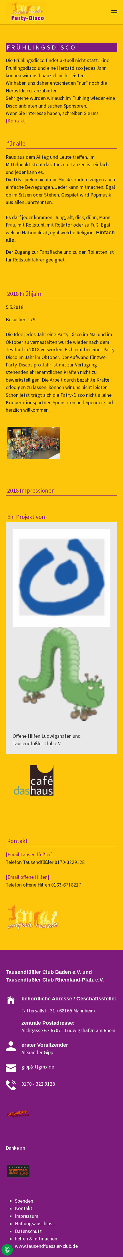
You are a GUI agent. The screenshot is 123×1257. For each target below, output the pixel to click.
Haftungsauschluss (35, 1223)
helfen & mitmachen (36, 1239)
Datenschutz (28, 1231)
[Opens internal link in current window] (33, 91)
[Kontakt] (16, 121)
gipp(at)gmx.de (37, 1067)
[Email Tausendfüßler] (29, 854)
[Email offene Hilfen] (27, 877)
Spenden (24, 1201)
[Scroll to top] (109, 1243)
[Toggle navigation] (114, 12)
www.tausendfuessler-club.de (46, 1246)
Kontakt (23, 1208)
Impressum (26, 1216)
